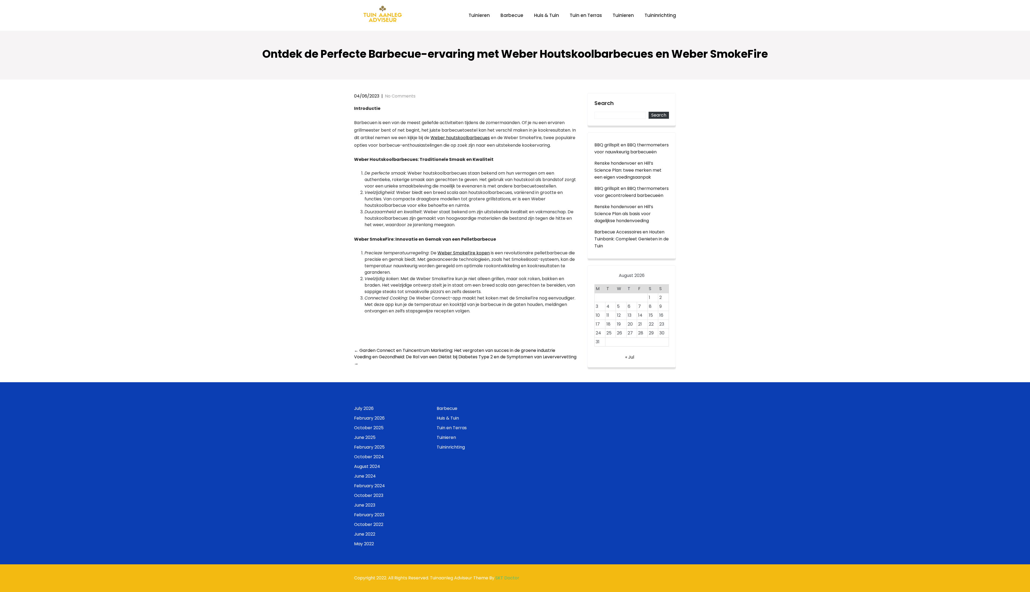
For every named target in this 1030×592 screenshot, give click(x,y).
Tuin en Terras (586, 15)
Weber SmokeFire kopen (463, 253)
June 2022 (364, 534)
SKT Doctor (507, 578)
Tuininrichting (660, 15)
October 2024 (369, 457)
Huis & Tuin (546, 15)
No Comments (400, 96)
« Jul (629, 357)
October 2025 (369, 428)
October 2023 (368, 495)
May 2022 (364, 544)
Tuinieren (479, 15)
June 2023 (364, 505)
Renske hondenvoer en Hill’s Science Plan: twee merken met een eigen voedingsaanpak (627, 170)
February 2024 (369, 486)
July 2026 (364, 408)
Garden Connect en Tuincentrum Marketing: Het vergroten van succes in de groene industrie (454, 350)
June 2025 (365, 437)
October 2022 (368, 524)
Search (604, 103)
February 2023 (369, 515)
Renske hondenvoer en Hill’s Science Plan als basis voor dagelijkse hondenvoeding (623, 214)
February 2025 (369, 447)
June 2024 (365, 476)
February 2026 (369, 418)
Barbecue (512, 15)
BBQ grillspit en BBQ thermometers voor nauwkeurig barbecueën (631, 148)
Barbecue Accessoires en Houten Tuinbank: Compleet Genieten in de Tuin (631, 239)
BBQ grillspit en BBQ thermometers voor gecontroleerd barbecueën (631, 191)
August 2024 (367, 466)
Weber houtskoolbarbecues (460, 138)
